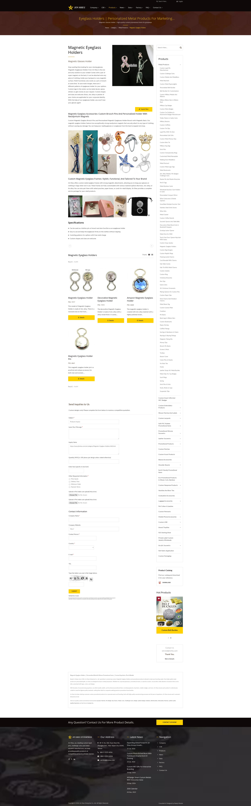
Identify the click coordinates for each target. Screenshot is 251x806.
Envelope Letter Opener (167, 230)
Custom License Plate (166, 307)
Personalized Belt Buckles (167, 87)
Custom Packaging (164, 556)
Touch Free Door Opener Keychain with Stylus (170, 238)
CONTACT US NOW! (170, 722)
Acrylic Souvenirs (164, 545)
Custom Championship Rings (168, 153)
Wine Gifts (163, 211)
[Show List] (152, 254)
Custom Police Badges (166, 109)
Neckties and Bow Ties (166, 490)
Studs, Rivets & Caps (166, 388)
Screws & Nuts (164, 349)
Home (107, 27)
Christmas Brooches (166, 278)
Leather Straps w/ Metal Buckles (170, 370)
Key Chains (114, 700)
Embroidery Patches (163, 700)
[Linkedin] (74, 759)
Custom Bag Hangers (166, 250)
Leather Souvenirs (164, 438)
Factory (139, 7)
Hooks (162, 367)
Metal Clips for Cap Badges (168, 374)
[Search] (181, 47)
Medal (119, 700)
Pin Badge (108, 700)
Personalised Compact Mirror (168, 195)
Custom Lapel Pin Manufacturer (165, 69)
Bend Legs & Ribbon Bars (167, 318)
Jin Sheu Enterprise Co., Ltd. (88, 803)
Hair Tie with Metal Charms (168, 267)
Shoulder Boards (164, 465)
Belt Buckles (154, 700)
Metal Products (123, 27)
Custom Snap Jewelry (166, 243)
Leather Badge (141, 700)
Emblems (148, 700)
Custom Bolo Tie (165, 142)
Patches (103, 700)
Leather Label (172, 700)
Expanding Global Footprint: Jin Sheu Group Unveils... (138, 744)
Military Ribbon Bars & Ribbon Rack (169, 101)
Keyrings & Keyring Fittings (168, 335)
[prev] (69, 245)
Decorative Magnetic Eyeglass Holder (107, 299)
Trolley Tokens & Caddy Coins (169, 118)
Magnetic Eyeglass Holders (138, 27)
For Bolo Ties (164, 363)
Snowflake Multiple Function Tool (170, 204)
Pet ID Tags (163, 182)
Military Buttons (165, 121)
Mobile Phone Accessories (167, 517)
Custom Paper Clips (166, 295)
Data (130, 7)
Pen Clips (162, 281)
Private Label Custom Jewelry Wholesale (165, 539)
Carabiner (163, 311)
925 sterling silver (164, 532)
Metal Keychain (164, 80)
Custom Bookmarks (166, 321)
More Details (169, 659)
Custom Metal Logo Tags (167, 167)
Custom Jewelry (165, 271)
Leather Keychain (74, 703)
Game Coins (163, 285)
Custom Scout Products (166, 454)
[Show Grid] (149, 254)
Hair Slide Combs (165, 264)
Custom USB (162, 522)
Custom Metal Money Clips (168, 139)
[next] (151, 245)
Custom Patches (164, 449)
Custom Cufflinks (165, 125)
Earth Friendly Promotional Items (167, 471)
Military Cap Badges (166, 105)
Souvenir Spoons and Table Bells (170, 221)
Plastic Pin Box (164, 325)
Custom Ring (164, 274)
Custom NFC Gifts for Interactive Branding (139, 768)
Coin (123, 700)
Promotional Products (166, 444)
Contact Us (157, 7)
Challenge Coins (129, 700)
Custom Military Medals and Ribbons (168, 95)
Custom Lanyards (164, 418)
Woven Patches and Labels (167, 413)
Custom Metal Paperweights (168, 84)
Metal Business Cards (166, 186)
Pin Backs (163, 315)
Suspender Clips (165, 391)
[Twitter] (71, 759)
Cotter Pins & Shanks (166, 360)
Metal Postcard (164, 163)
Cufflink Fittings (164, 328)
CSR (103, 7)
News (122, 7)
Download (166, 582)
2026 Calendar (132, 789)
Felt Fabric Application (166, 551)
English (181, 1)
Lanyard (99, 700)
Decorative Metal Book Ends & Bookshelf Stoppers (169, 226)
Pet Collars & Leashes (165, 506)
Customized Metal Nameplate (169, 156)
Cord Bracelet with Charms (168, 260)
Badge (135, 700)
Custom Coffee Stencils (167, 218)
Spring (162, 381)
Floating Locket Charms (167, 257)
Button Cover (164, 356)
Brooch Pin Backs (165, 346)
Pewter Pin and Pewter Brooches (170, 179)
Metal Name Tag (165, 304)
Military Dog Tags (165, 146)
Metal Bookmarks (165, 170)
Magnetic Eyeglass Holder (80, 297)
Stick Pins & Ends (165, 384)
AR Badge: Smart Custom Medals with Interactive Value (139, 778)
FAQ (147, 7)
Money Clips (163, 342)
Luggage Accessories (165, 501)
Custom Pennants (164, 511)
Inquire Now (144, 109)
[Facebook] (69, 759)
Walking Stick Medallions (167, 160)
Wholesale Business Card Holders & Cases (170, 191)
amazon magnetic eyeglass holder (140, 299)
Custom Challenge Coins (167, 73)
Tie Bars (162, 353)
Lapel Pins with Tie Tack (167, 132)
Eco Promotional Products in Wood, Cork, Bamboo (167, 479)
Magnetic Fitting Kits (166, 339)
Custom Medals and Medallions (169, 77)
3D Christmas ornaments (167, 288)
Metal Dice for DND (166, 234)
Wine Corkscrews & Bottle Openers (168, 199)
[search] (157, 1)
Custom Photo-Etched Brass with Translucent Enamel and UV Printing (139, 755)
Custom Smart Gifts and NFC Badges (166, 399)
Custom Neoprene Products (168, 485)
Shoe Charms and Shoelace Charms (168, 300)
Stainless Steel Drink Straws (168, 207)
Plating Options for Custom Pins (170, 292)
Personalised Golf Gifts (167, 135)
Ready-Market (178, 803)
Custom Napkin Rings (166, 253)
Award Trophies (163, 527)
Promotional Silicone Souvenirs (165, 432)
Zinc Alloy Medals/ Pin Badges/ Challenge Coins (169, 175)
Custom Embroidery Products (165, 407)
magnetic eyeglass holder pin (80, 357)
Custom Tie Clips (165, 128)
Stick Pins (163, 149)
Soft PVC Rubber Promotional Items (164, 425)
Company (94, 7)
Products (112, 7)
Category (113, 27)
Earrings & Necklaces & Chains (169, 332)
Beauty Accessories (165, 460)
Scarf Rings (163, 377)
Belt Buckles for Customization (169, 91)
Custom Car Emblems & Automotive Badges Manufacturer (170, 113)
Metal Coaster (164, 214)
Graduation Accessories (166, 496)
